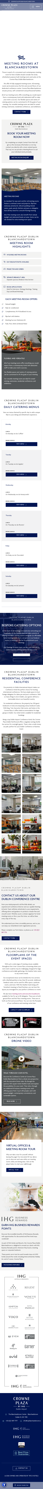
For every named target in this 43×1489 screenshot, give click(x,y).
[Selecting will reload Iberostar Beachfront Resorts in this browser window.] (30, 1327)
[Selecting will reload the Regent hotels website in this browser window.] (30, 1287)
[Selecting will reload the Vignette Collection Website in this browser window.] (30, 1297)
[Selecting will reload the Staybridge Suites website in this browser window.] (13, 1366)
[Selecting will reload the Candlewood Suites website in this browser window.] (22, 1376)
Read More (11, 1101)
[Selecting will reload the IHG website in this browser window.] (21, 1277)
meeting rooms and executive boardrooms (26, 994)
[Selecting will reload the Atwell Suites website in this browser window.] (29, 1356)
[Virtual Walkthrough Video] (21, 1058)
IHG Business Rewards (12, 1265)
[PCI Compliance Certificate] (21, 1445)
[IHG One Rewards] (21, 1429)
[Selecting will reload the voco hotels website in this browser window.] (13, 1317)
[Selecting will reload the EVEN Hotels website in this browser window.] (13, 1337)
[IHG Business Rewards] (21, 1437)
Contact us (23, 1468)
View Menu (20, 444)
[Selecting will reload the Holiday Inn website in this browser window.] (13, 1346)
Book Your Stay (22, 1485)
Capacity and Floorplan (20, 1010)
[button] (21, 1)
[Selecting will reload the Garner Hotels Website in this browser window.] (30, 1346)
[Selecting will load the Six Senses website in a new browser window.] (13, 1287)
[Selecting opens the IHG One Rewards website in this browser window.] (21, 1386)
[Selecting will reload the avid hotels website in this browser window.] (13, 1356)
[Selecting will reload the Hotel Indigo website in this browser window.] (29, 1307)
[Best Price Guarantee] (21, 1453)
